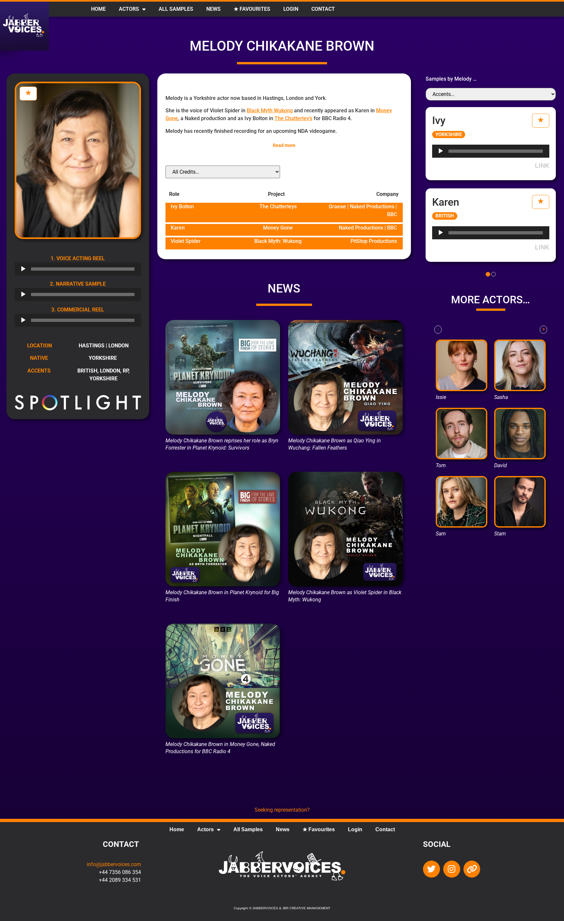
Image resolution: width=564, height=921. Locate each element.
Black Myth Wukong (270, 110)
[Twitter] (431, 869)
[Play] (23, 269)
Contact (323, 9)
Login (290, 9)
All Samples (176, 9)
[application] (78, 269)
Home (98, 9)
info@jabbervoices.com (114, 864)
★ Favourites (252, 9)
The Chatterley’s (293, 118)
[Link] (471, 869)
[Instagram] (451, 869)
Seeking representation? (282, 810)
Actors (129, 9)
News (213, 9)
